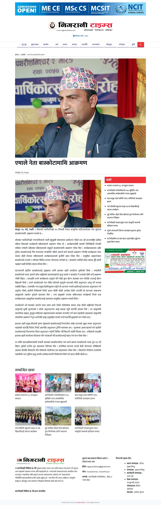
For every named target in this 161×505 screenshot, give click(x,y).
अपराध (74, 44)
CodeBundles (80, 502)
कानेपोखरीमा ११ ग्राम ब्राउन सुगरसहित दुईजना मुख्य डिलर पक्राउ (123, 240)
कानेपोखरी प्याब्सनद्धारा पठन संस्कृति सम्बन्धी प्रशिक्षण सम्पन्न (123, 224)
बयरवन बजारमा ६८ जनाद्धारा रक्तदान (120, 185)
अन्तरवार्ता (96, 44)
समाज (65, 44)
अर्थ (56, 44)
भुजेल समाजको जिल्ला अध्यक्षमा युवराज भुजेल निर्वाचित (124, 232)
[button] (141, 44)
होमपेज (17, 55)
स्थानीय (46, 44)
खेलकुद (109, 44)
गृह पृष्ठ (23, 44)
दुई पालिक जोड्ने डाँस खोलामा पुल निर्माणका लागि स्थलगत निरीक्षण (125, 216)
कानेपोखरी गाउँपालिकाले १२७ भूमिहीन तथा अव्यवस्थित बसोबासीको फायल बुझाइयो (122, 192)
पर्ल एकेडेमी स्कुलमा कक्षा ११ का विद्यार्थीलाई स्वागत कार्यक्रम (123, 208)
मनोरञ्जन (122, 44)
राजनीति (84, 44)
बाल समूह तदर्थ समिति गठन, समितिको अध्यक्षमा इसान (124, 200)
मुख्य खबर (34, 44)
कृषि (133, 44)
